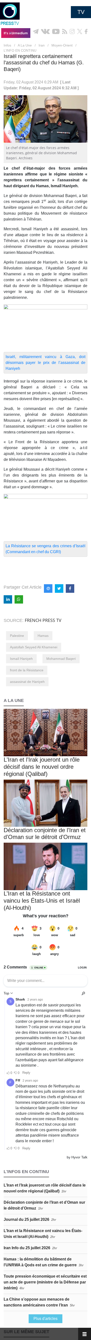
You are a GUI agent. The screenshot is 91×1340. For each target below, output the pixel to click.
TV (80, 12)
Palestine (17, 636)
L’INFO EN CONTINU (20, 50)
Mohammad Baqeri (61, 659)
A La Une (25, 45)
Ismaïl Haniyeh (21, 659)
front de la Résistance (26, 670)
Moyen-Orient (62, 45)
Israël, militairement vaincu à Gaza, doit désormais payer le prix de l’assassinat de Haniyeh (45, 363)
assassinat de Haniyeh (27, 682)
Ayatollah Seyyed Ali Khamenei (33, 647)
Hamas (43, 636)
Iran (42, 45)
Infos (7, 45)
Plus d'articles (45, 1319)
